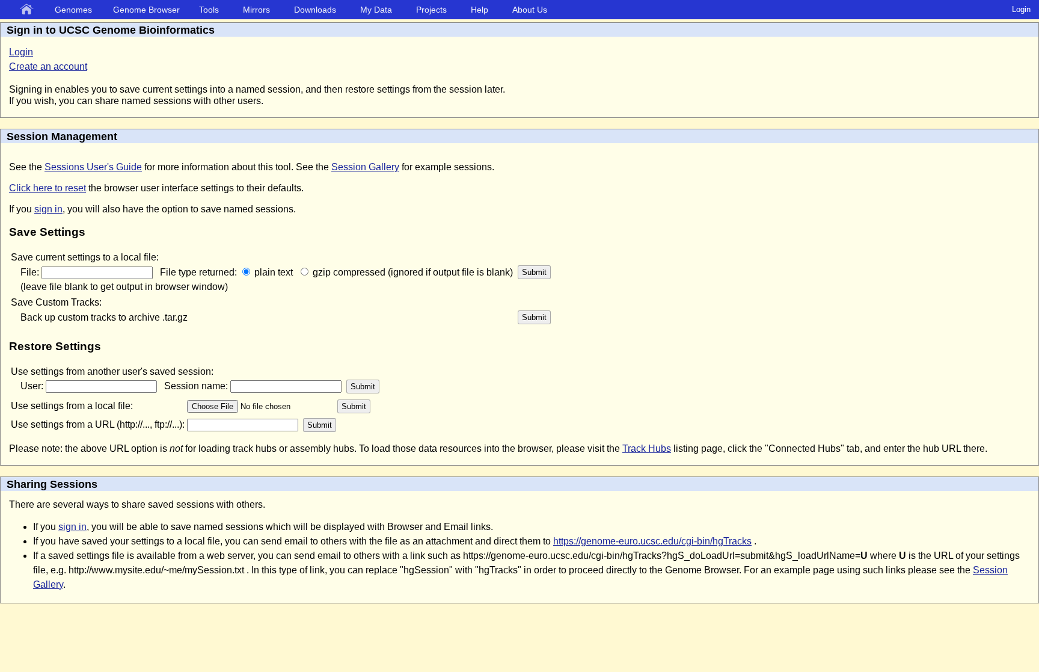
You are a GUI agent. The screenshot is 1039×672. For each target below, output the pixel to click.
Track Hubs (646, 448)
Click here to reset (47, 188)
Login (1021, 9)
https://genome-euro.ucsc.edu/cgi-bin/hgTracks (652, 541)
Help (479, 9)
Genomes (73, 9)
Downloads (315, 9)
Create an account (48, 66)
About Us (529, 9)
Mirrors (256, 9)
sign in (48, 209)
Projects (431, 9)
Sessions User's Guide (93, 167)
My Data (376, 9)
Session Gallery (365, 167)
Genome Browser (146, 9)
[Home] (29, 10)
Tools (209, 9)
